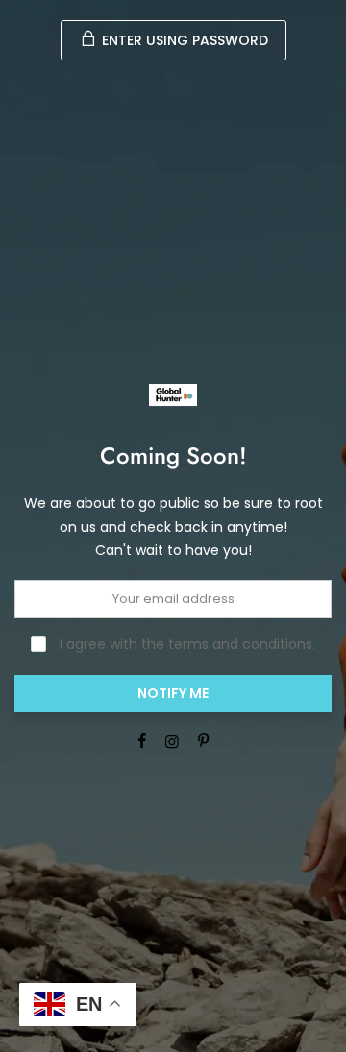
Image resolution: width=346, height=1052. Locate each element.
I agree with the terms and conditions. (185, 644)
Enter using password (183, 40)
